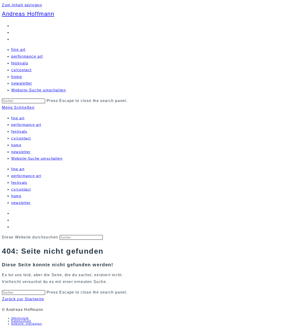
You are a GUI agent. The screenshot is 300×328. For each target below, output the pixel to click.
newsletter (21, 152)
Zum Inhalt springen (22, 5)
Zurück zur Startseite (23, 299)
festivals (19, 131)
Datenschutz (21, 321)
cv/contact (21, 138)
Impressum (20, 318)
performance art (26, 125)
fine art (18, 118)
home (16, 145)
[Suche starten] (105, 238)
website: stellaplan (26, 323)
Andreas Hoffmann (28, 14)
